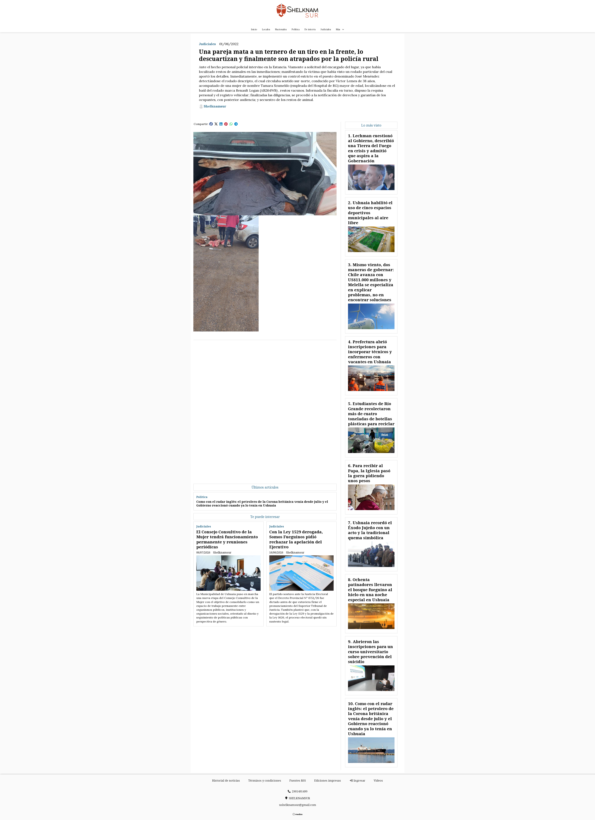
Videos (378, 780)
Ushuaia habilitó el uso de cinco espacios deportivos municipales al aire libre (370, 213)
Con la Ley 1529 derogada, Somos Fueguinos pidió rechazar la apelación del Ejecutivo (296, 539)
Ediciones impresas (327, 780)
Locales (266, 29)
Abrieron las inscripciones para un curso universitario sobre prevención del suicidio (370, 651)
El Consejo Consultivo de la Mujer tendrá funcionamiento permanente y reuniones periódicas (227, 539)
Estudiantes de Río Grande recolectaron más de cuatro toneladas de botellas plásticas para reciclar (371, 414)
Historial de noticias (226, 780)
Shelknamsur (215, 106)
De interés (310, 29)
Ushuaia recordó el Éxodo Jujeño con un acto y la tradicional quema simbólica (370, 530)
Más (338, 29)
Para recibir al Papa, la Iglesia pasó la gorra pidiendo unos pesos (369, 473)
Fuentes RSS (297, 780)
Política (296, 29)
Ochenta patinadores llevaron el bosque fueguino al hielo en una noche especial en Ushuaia (370, 589)
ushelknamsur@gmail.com (297, 805)
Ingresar (359, 780)
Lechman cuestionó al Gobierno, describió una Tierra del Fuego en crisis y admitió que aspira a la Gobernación (371, 148)
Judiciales (326, 29)
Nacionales (281, 29)
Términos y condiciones (264, 780)
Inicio (254, 29)
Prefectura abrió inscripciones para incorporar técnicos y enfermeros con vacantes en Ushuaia (370, 352)
